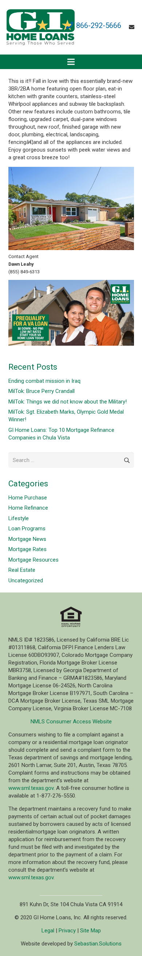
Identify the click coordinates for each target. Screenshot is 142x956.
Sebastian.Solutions (98, 943)
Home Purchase (27, 497)
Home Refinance (28, 508)
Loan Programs (27, 528)
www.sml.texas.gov (31, 788)
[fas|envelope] (133, 27)
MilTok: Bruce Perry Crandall (41, 391)
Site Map (90, 930)
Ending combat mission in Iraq (44, 381)
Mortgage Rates (27, 549)
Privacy (67, 930)
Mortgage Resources (33, 560)
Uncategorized (25, 580)
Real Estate (21, 570)
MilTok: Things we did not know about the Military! (67, 401)
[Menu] (71, 62)
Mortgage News (27, 539)
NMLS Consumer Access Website (71, 721)
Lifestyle (18, 518)
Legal (48, 930)
